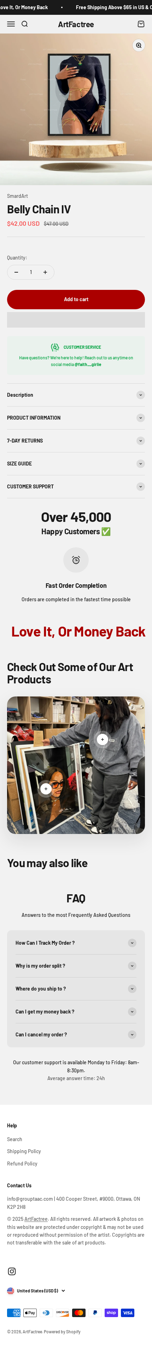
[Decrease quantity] (16, 272)
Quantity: (17, 258)
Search (14, 1139)
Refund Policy (22, 1164)
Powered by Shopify (62, 1331)
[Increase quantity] (45, 272)
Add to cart (76, 299)
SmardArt (17, 196)
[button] (76, 320)
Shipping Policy (24, 1151)
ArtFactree (36, 1219)
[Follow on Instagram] (12, 1271)
